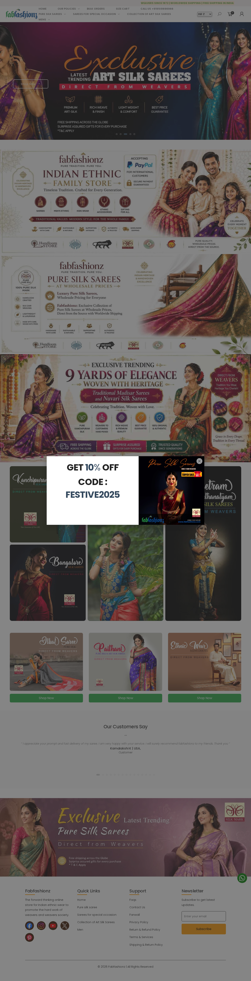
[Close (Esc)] (199, 461)
